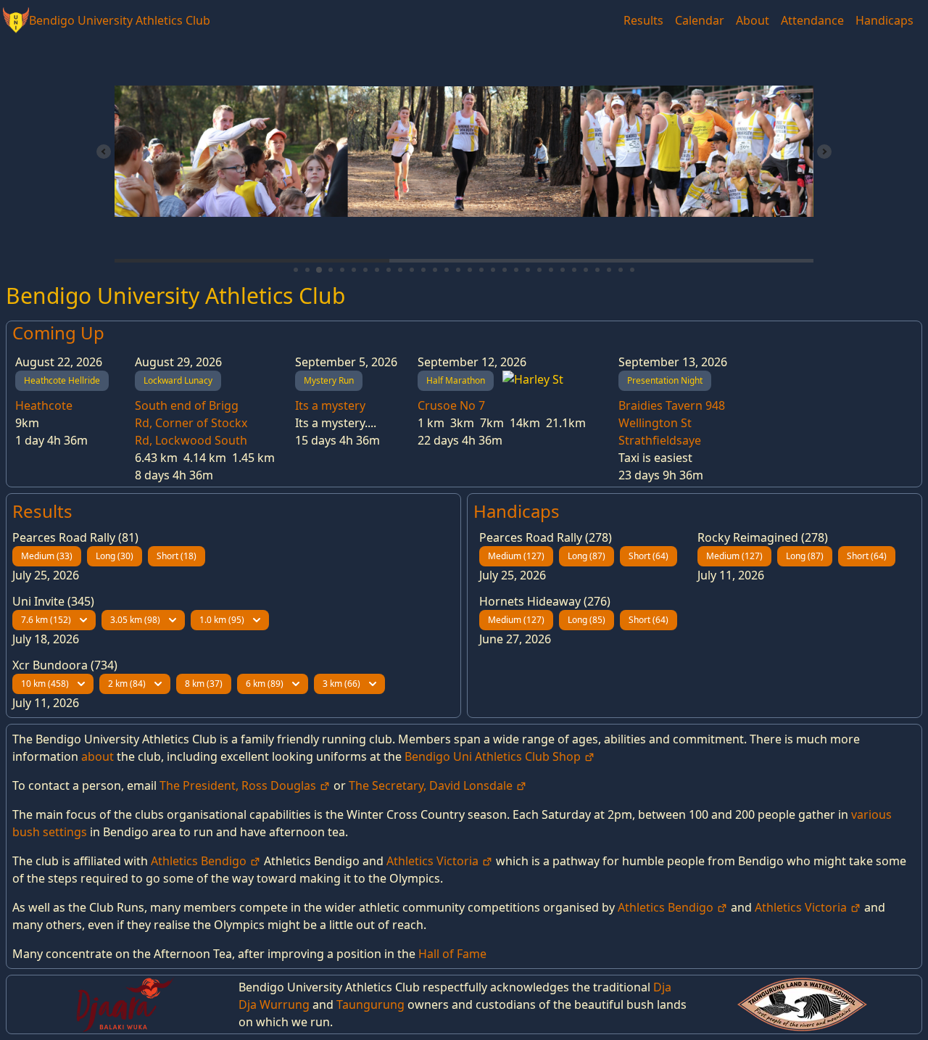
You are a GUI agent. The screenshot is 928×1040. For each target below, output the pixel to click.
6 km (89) (264, 683)
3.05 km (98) (135, 620)
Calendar (699, 20)
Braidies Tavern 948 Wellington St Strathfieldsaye (671, 422)
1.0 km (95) (221, 620)
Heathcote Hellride (62, 380)
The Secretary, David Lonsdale (432, 785)
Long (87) (586, 556)
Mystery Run (329, 380)
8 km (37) (204, 683)
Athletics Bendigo (200, 861)
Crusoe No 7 (451, 405)
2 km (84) (127, 683)
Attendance (812, 20)
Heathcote (43, 405)
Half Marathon (455, 380)
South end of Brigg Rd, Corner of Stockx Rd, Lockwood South (191, 422)
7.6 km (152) (46, 620)
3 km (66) (341, 683)
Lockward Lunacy (178, 380)
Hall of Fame (452, 954)
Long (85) (586, 620)
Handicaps (885, 20)
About (752, 20)
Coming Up (58, 332)
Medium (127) (516, 556)
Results (643, 20)
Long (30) (114, 556)
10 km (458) (45, 683)
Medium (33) (46, 556)
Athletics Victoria (433, 861)
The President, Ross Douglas (239, 785)
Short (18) (176, 556)
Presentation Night (665, 380)
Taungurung (370, 1004)
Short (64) (648, 556)
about (97, 756)
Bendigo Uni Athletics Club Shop (494, 756)
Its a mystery (330, 405)
